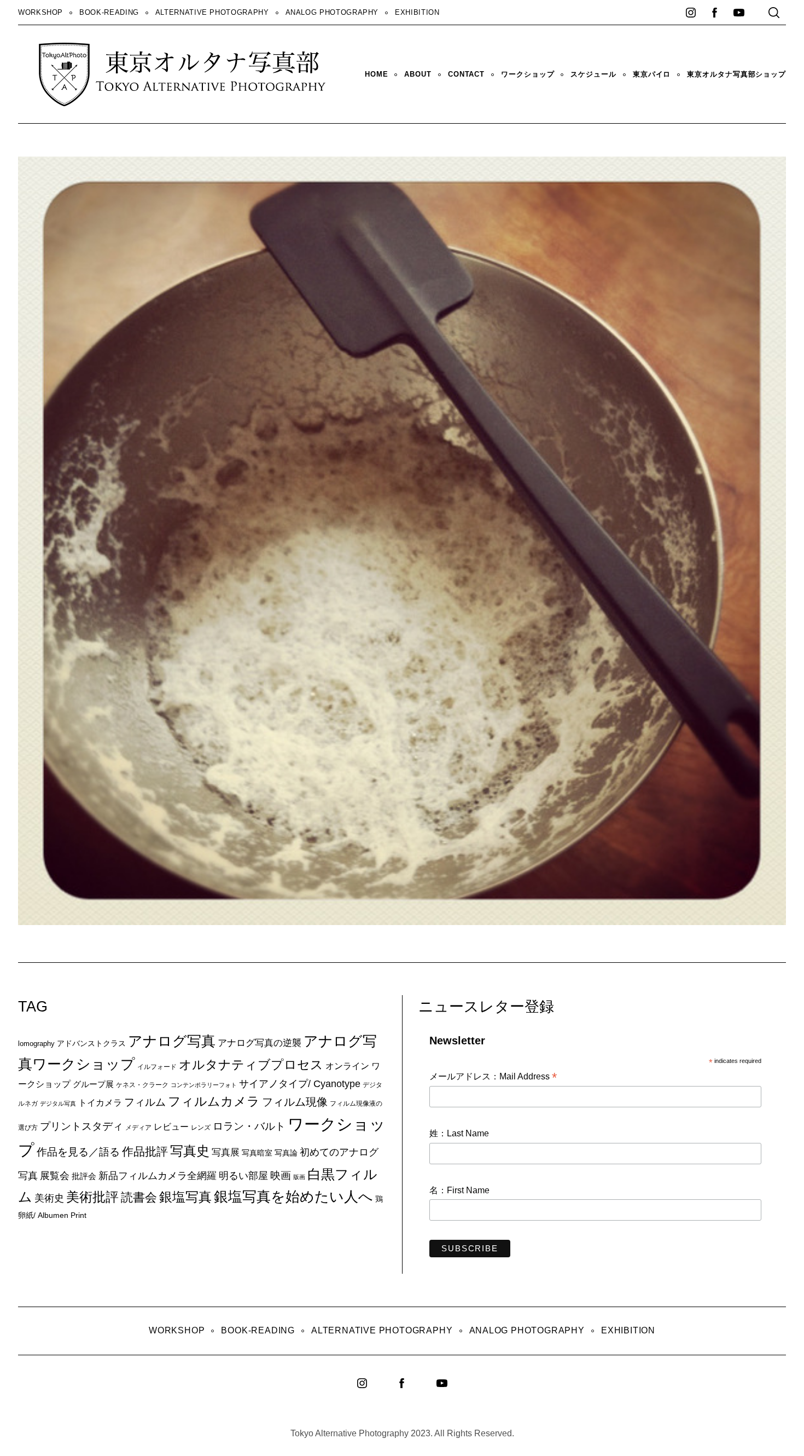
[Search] (774, 13)
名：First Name (459, 1190)
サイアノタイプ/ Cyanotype (299, 1083)
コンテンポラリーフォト (204, 1085)
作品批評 (145, 1151)
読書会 (139, 1197)
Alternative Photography (212, 12)
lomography (36, 1043)
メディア (138, 1127)
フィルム (145, 1102)
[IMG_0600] (469, 921)
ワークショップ (527, 74)
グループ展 (93, 1084)
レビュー (171, 1126)
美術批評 (92, 1196)
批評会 (84, 1176)
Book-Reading (109, 12)
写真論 (286, 1152)
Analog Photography (332, 12)
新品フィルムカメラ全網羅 (157, 1175)
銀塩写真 (185, 1197)
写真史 (189, 1150)
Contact (466, 74)
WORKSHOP (40, 12)
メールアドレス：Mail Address (493, 1077)
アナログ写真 (171, 1041)
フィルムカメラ (214, 1101)
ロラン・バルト (249, 1126)
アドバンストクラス (91, 1043)
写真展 (226, 1152)
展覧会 (54, 1175)
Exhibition (417, 12)
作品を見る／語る (78, 1152)
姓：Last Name (459, 1133)
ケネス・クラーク (142, 1085)
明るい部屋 (243, 1175)
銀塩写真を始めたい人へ (293, 1196)
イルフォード (157, 1067)
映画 (280, 1175)
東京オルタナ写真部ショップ (736, 74)
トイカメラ (100, 1102)
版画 (299, 1177)
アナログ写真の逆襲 (259, 1043)
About (417, 74)
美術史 (49, 1198)
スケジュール (593, 74)
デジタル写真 (58, 1103)
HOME (376, 74)
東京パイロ (652, 74)
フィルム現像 (295, 1102)
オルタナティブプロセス (251, 1065)
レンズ (201, 1127)
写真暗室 (257, 1152)
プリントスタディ (81, 1126)
